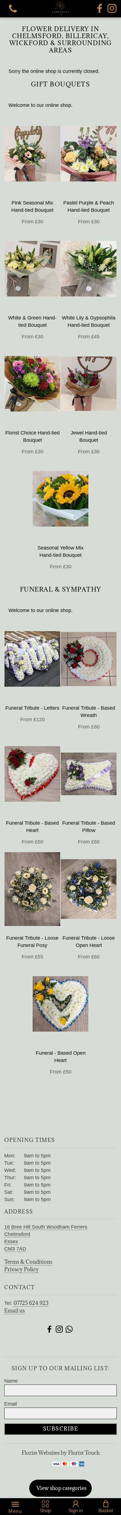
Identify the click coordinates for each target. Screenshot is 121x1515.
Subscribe (60, 1428)
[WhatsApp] (69, 1330)
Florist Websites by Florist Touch (61, 1452)
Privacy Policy (21, 1269)
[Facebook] (100, 9)
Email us (14, 1310)
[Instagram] (112, 9)
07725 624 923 (31, 1303)
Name (11, 1381)
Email (10, 1404)
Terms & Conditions (28, 1261)
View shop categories (61, 1488)
